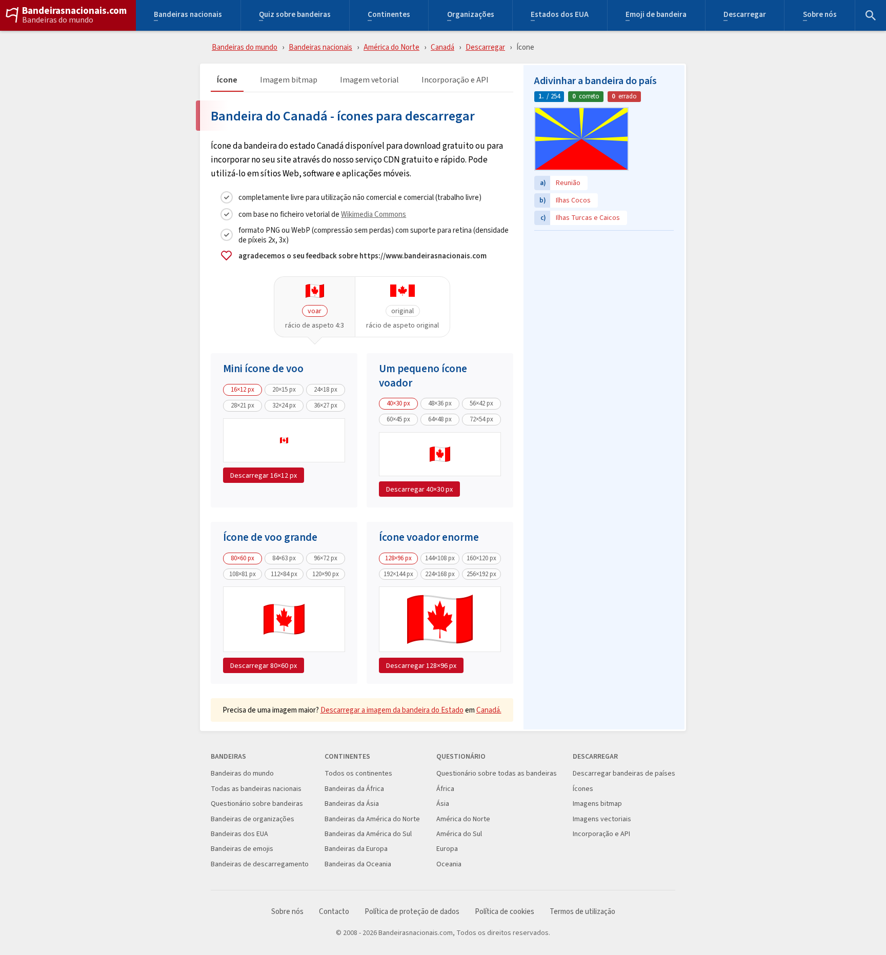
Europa (447, 848)
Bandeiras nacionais (188, 15)
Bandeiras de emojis (242, 848)
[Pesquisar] (870, 15)
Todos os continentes (358, 773)
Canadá (442, 47)
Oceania (448, 864)
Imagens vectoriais (602, 819)
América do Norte (391, 47)
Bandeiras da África (354, 788)
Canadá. (488, 710)
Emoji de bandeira (656, 15)
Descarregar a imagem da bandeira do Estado (392, 710)
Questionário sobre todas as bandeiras (496, 773)
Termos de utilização (582, 912)
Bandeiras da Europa (356, 848)
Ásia (442, 803)
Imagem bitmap (288, 80)
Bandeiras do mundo (57, 20)
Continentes (389, 15)
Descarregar (744, 15)
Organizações (470, 15)
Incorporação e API (455, 80)
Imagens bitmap (597, 803)
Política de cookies (504, 912)
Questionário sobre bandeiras (257, 803)
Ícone (227, 80)
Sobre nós (820, 15)
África (445, 788)
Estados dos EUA (560, 15)
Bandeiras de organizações (252, 819)
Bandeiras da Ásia (352, 803)
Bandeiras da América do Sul (368, 833)
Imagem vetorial (369, 80)
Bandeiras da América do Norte (372, 819)
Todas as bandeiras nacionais (256, 788)
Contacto (334, 912)
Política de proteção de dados (412, 912)
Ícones (583, 788)
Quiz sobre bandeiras (295, 15)
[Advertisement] (604, 300)
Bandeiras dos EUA (239, 833)
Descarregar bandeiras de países (624, 773)
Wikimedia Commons (373, 214)
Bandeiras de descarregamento (260, 864)
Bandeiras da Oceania (358, 864)
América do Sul (459, 833)
